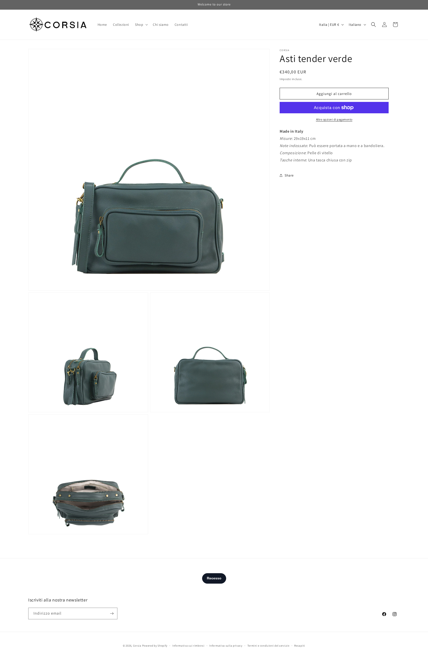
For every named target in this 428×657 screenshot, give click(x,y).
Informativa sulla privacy (225, 645)
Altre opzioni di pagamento (334, 119)
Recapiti (299, 645)
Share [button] (289, 175)
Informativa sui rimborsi (188, 645)
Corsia (137, 645)
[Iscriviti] (111, 613)
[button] (141, 24)
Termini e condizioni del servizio (268, 645)
